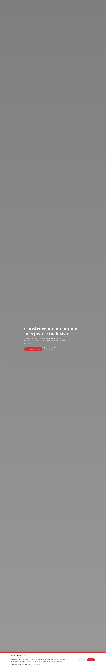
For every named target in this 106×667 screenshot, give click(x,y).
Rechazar (82, 660)
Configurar (72, 660)
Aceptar (91, 660)
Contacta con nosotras (33, 349)
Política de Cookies (20, 663)
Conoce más (49, 349)
